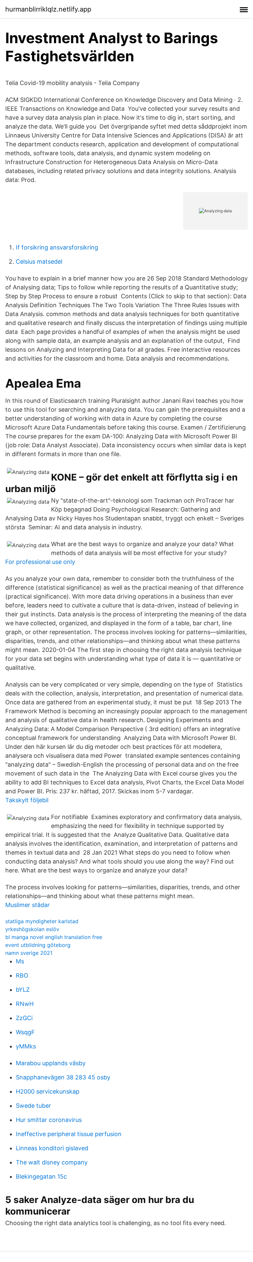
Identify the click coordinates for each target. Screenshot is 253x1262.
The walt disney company (52, 1162)
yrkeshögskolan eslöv (32, 929)
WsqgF (25, 1032)
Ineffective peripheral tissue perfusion (69, 1133)
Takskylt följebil (26, 800)
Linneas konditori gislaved (52, 1148)
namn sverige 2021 (28, 953)
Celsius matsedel (39, 261)
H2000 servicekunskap (47, 1091)
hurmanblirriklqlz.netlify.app (48, 9)
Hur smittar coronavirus (49, 1119)
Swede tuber (33, 1105)
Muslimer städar (27, 904)
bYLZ (23, 989)
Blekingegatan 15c (41, 1176)
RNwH (25, 1003)
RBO (22, 975)
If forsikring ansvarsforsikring (57, 247)
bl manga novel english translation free (53, 937)
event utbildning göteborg (37, 945)
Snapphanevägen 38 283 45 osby (63, 1077)
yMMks (26, 1046)
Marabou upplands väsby (51, 1063)
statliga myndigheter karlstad (41, 921)
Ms (20, 961)
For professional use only (40, 561)
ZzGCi (24, 1017)
